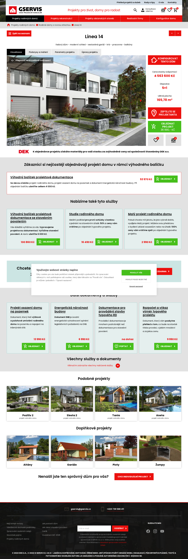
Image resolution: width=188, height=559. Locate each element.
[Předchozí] (12, 100)
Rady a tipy (149, 2)
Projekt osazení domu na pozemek (26, 309)
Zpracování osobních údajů (19, 531)
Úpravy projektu (90, 52)
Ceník (44, 531)
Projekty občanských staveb (99, 18)
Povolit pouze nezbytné (136, 279)
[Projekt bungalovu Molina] (178, 33)
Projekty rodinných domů (25, 18)
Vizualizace (16, 52)
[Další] (141, 100)
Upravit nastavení (136, 286)
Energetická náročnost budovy (71, 309)
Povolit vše (136, 273)
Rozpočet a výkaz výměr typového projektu (155, 311)
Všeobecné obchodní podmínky (21, 527)
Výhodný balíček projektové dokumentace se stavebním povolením (31, 217)
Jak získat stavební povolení (54, 527)
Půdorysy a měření (38, 52)
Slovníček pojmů (14, 535)
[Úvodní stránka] (29, 10)
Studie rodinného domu (86, 214)
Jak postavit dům (50, 523)
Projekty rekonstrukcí (61, 18)
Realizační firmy (135, 18)
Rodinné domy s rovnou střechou (54, 25)
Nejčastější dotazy (15, 523)
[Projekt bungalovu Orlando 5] (172, 33)
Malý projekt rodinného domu (150, 214)
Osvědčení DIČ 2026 (51, 535)
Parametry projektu (65, 52)
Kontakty (172, 2)
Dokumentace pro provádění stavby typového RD (112, 311)
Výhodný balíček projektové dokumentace (41, 177)
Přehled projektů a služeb (128, 2)
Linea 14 (77, 25)
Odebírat (119, 528)
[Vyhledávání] (135, 10)
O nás (161, 2)
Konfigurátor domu (166, 18)
